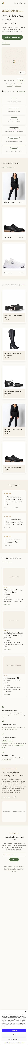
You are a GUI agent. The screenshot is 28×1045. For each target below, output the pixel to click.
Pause (22, 72)
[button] (25, 1012)
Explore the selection (12, 37)
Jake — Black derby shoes (12, 467)
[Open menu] (24, 3)
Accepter (14, 1030)
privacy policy (7, 869)
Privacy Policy (14, 1042)
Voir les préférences (14, 1039)
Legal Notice (21, 1042)
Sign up (14, 859)
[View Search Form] (15, 3)
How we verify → (21, 91)
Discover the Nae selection (9, 797)
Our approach (6, 43)
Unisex (18, 85)
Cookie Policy (7, 1042)
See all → (23, 285)
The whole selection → (8, 167)
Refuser (14, 1035)
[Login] (18, 3)
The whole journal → (8, 562)
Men (9, 85)
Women (20, 80)
